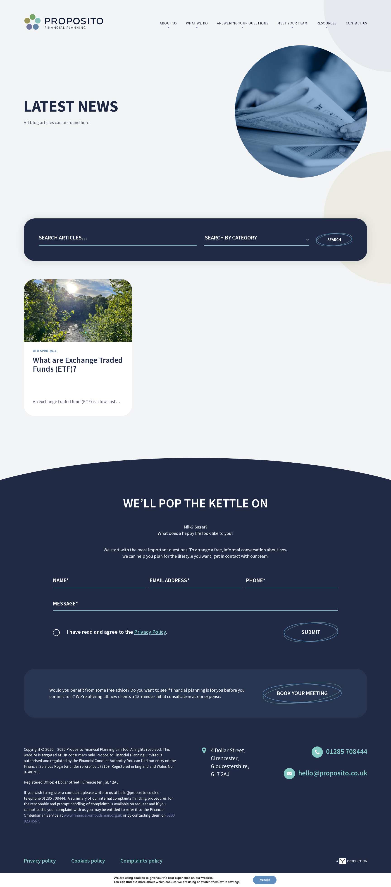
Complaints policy (141, 860)
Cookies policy (88, 860)
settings (234, 882)
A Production (351, 861)
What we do (197, 23)
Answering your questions (242, 23)
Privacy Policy (150, 631)
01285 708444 (346, 751)
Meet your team (292, 23)
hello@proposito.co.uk (332, 772)
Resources (327, 23)
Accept (265, 880)
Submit (310, 632)
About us (168, 23)
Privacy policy (40, 860)
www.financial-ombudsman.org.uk (93, 815)
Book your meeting (302, 693)
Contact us (356, 23)
